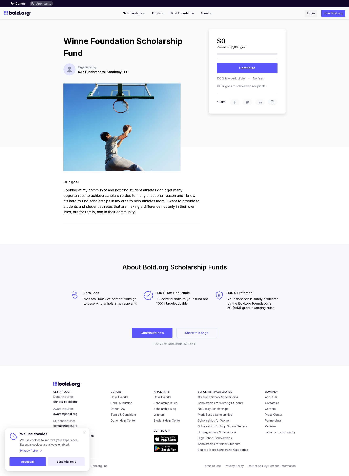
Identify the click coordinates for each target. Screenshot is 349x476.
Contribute (247, 68)
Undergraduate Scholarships (217, 432)
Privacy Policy (234, 466)
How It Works (119, 397)
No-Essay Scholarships (213, 408)
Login (311, 13)
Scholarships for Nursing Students (220, 403)
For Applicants (41, 3)
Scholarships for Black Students (219, 444)
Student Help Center (167, 420)
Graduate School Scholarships (218, 397)
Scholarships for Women (214, 420)
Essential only (66, 461)
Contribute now (152, 333)
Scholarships (132, 13)
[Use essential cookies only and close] (84, 432)
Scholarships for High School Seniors (222, 426)
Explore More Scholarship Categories (223, 449)
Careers (270, 408)
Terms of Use (212, 466)
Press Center (273, 414)
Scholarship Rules (165, 403)
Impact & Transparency (280, 432)
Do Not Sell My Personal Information (272, 466)
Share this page (197, 333)
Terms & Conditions (124, 414)
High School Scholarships (215, 438)
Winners (159, 414)
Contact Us (272, 403)
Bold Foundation (182, 13)
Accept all (28, 461)
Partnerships (273, 420)
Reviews (270, 426)
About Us (271, 397)
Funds (156, 13)
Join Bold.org (333, 13)
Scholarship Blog (165, 408)
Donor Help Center (123, 420)
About (205, 13)
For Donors (18, 3)
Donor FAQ (118, 408)
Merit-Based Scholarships (215, 414)
